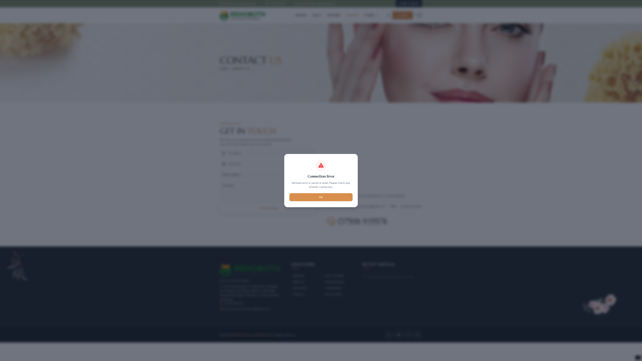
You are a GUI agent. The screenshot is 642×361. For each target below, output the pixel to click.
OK (321, 197)
